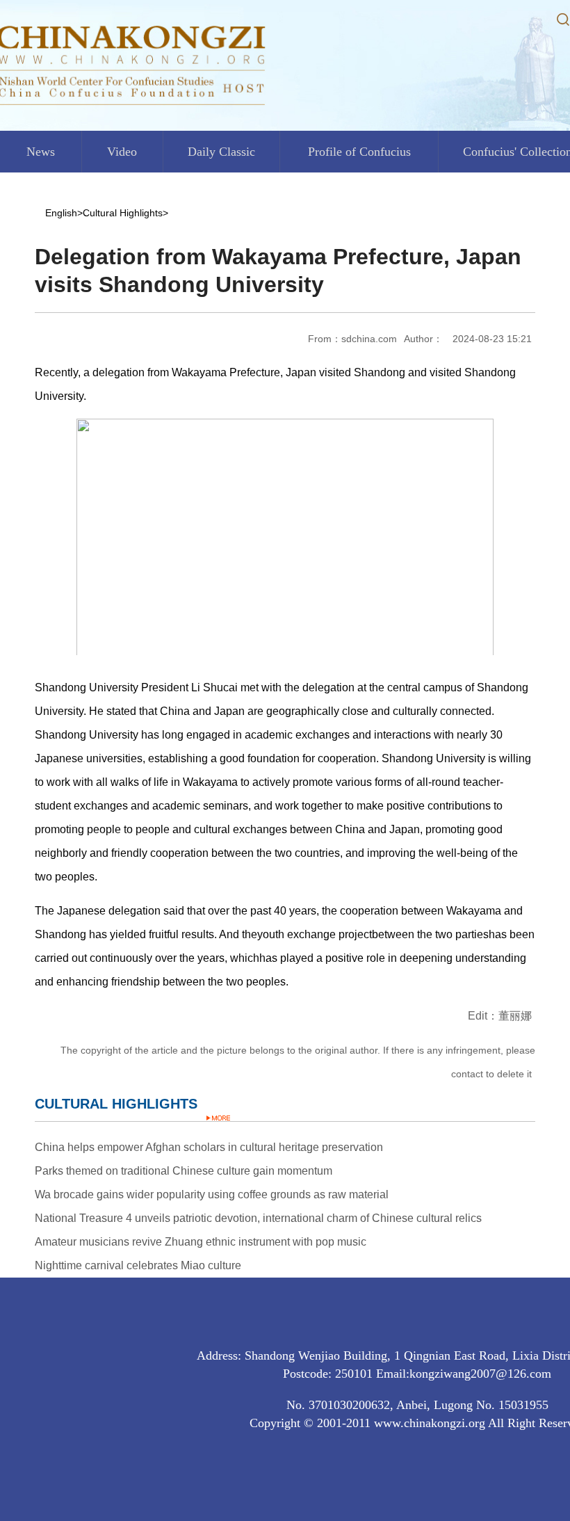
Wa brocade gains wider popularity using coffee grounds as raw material (212, 1194)
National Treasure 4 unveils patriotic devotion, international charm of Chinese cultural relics (258, 1218)
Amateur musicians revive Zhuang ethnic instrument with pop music (200, 1242)
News (40, 152)
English (61, 212)
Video (122, 152)
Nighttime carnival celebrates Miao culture (138, 1265)
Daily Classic (221, 152)
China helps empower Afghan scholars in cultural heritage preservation (209, 1147)
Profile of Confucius (359, 152)
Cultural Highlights (123, 212)
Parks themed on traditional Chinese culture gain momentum (183, 1171)
